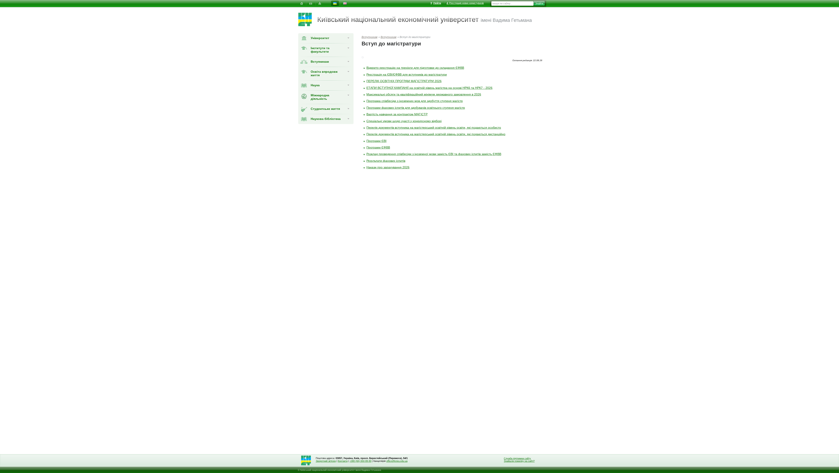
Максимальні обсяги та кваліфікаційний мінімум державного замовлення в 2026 (423, 94)
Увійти (437, 3)
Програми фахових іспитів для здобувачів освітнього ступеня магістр (415, 107)
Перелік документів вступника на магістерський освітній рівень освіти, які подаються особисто (433, 127)
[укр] (335, 4)
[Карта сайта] (320, 4)
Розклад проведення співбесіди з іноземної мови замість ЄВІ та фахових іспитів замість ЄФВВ (433, 154)
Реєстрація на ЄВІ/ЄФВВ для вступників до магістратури (406, 74)
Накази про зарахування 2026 (387, 167)
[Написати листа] (310, 4)
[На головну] (301, 4)
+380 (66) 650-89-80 (360, 461)
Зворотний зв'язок (326, 461)
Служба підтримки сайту (517, 458)
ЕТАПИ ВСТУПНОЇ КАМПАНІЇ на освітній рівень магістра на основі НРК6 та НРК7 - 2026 (429, 88)
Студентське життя (325, 108)
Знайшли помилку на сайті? (519, 461)
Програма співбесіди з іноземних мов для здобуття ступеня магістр (414, 101)
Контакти (343, 461)
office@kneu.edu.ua (396, 461)
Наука (315, 85)
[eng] (345, 4)
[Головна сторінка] (307, 19)
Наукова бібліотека (326, 119)
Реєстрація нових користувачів (466, 3)
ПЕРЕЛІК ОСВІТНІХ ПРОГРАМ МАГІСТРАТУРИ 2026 (404, 81)
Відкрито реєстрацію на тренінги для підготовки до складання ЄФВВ (415, 67)
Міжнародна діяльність (320, 96)
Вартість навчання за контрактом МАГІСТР (397, 114)
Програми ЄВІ (376, 141)
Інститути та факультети (320, 49)
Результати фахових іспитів (385, 160)
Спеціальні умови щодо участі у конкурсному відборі (404, 121)
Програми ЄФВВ (378, 147)
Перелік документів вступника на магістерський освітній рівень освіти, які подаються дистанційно (435, 134)
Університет (320, 38)
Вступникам (320, 61)
